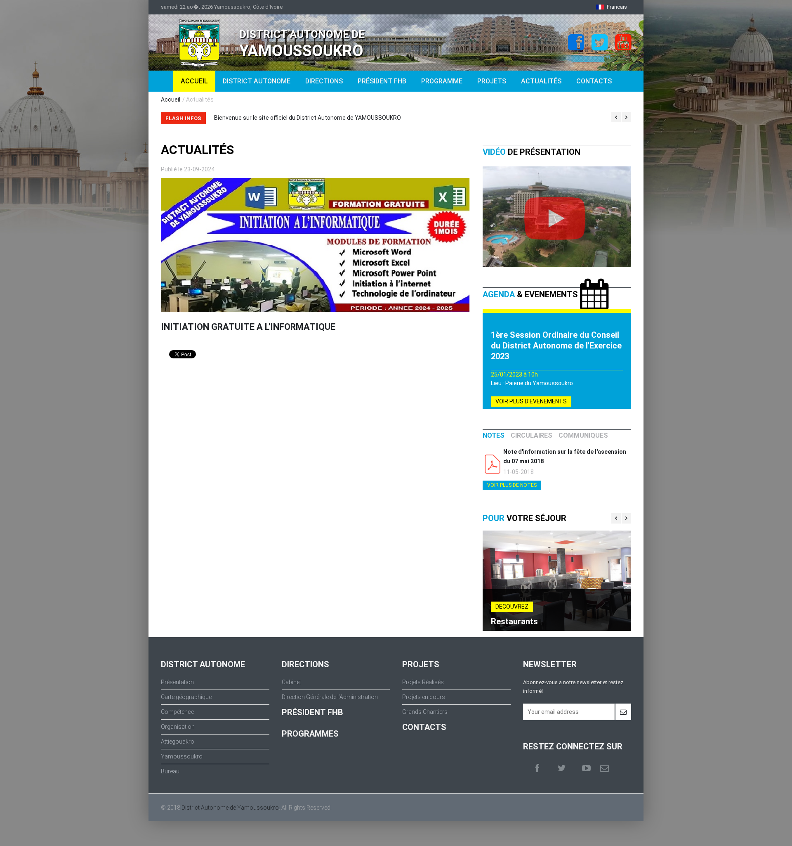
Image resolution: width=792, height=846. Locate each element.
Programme (441, 81)
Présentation (177, 682)
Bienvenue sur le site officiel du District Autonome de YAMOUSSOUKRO (265, 117)
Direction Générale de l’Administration (330, 697)
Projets (491, 81)
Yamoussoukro (182, 756)
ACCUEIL (194, 81)
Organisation (178, 726)
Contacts (594, 81)
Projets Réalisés (423, 682)
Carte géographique (186, 697)
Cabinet (291, 682)
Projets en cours (423, 697)
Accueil (170, 99)
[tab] (493, 435)
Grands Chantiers (425, 712)
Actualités (541, 81)
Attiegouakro (177, 741)
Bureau (170, 771)
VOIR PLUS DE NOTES (512, 485)
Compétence (177, 712)
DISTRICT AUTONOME (256, 81)
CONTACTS (424, 727)
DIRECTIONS (324, 81)
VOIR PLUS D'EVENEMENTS (531, 401)
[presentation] (493, 435)
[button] (611, 7)
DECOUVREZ (511, 606)
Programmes (310, 734)
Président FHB (382, 81)
